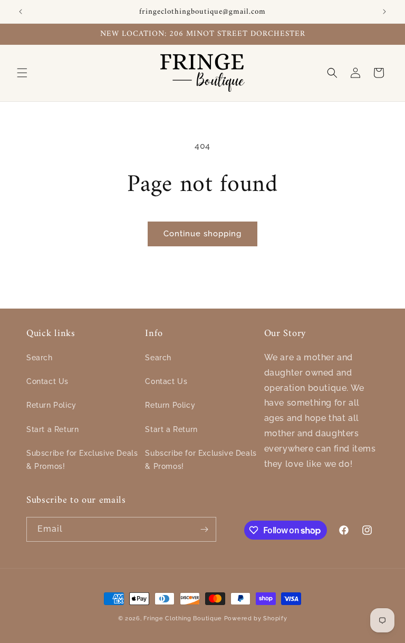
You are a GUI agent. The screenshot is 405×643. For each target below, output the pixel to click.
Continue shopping (202, 233)
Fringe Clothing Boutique (182, 618)
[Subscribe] (204, 529)
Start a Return (52, 429)
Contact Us (47, 381)
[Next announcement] (384, 11)
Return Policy (51, 405)
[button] (22, 72)
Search (39, 357)
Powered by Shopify (255, 618)
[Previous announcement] (20, 11)
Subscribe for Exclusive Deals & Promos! (82, 460)
